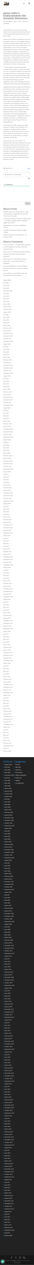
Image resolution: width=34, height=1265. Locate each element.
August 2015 (7, 599)
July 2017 (6, 538)
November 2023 (8, 336)
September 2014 (8, 629)
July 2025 (6, 293)
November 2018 (8, 495)
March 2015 (6, 613)
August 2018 (7, 503)
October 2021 (7, 402)
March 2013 (6, 676)
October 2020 (7, 434)
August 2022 (7, 376)
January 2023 (7, 362)
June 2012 (6, 700)
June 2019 (6, 477)
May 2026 (6, 288)
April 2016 (6, 578)
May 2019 (6, 479)
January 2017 (7, 554)
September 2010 (8, 746)
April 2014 (6, 642)
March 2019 (6, 485)
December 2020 (8, 429)
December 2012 (8, 684)
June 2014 (6, 636)
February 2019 (7, 488)
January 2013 (7, 682)
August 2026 (7, 280)
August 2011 (7, 727)
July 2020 (6, 442)
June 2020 (6, 445)
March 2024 (6, 325)
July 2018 (6, 506)
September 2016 (8, 565)
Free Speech (19, 772)
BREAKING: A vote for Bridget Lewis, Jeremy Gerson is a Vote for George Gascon (15, 268)
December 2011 (8, 716)
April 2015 (6, 610)
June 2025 (6, 296)
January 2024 (7, 331)
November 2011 (8, 719)
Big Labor (18, 767)
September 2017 (8, 533)
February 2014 (7, 647)
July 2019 (6, 474)
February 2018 (7, 519)
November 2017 (8, 527)
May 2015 (6, 607)
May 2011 (6, 735)
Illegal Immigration (20, 775)
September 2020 (8, 437)
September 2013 (8, 660)
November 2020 (8, 432)
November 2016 (8, 559)
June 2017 (6, 541)
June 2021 (6, 413)
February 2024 (7, 328)
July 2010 (6, 748)
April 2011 (6, 738)
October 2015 (7, 594)
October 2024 (7, 309)
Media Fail (18, 778)
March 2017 (6, 549)
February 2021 (7, 424)
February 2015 (7, 615)
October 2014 (7, 626)
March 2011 (6, 740)
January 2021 (7, 426)
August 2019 (7, 472)
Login (28, 168)
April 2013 (6, 674)
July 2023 (6, 346)
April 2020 (6, 450)
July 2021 (6, 410)
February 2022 (7, 392)
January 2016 (7, 586)
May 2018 (6, 511)
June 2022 (6, 381)
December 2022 (8, 365)
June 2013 (6, 668)
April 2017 (6, 546)
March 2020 (6, 453)
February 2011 (7, 743)
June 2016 (6, 573)
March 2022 (6, 389)
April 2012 (6, 706)
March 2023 (6, 357)
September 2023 (8, 341)
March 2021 (6, 421)
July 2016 (6, 570)
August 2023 (7, 344)
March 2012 (6, 708)
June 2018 (6, 509)
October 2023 (7, 338)
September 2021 (8, 405)
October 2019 (7, 466)
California (18, 770)
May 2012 (6, 703)
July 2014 (6, 634)
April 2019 (6, 482)
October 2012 (7, 690)
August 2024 (7, 312)
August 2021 (7, 408)
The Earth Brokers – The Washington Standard (16, 245)
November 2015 (8, 591)
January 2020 (7, 458)
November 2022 (8, 368)
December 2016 (8, 557)
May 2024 (6, 320)
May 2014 (6, 639)
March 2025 (6, 304)
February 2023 (7, 360)
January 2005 (7, 751)
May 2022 (6, 384)
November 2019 (8, 463)
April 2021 (6, 418)
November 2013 (8, 655)
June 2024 (6, 317)
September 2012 (8, 692)
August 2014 (7, 631)
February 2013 (7, 679)
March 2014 (6, 645)
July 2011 (6, 730)
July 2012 (6, 698)
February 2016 (7, 583)
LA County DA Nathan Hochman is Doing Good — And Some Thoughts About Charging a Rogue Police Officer (16, 221)
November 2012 (8, 687)
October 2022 (7, 370)
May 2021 (6, 416)
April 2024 (6, 322)
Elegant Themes (16, 1260)
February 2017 (7, 551)
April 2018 (6, 514)
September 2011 (8, 724)
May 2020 (6, 448)
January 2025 (7, 307)
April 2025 (6, 301)
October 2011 (7, 722)
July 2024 (6, 315)
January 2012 (7, 714)
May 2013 (6, 671)
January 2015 (7, 618)
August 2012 (7, 695)
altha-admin (8, 21)
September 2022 (8, 373)
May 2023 (6, 352)
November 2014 (8, 623)
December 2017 (8, 525)
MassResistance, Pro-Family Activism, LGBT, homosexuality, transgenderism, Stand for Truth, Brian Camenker (16, 214)
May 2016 (6, 575)
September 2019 (8, 469)
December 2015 (8, 589)
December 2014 (8, 620)
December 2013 (8, 652)
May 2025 (6, 299)
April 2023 (6, 354)
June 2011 (6, 732)
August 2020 (7, 440)
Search (28, 203)
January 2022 (7, 394)
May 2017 (6, 543)
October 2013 (7, 658)
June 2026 (6, 285)
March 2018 (6, 517)
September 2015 (8, 597)
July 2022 (6, 378)
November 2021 (8, 400)
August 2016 (7, 567)
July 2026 (6, 283)
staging (17, 780)
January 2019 (7, 490)
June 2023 (6, 349)
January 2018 (7, 522)
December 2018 (8, 493)
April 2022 (6, 386)
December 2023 (8, 333)
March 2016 (6, 581)
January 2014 (7, 650)
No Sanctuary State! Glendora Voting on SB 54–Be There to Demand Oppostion (16, 254)
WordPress (17, 1262)
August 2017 (7, 535)
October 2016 (7, 562)
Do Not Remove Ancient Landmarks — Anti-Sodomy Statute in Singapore (15, 261)
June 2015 (6, 605)
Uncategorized (19, 783)
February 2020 (7, 456)
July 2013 (6, 666)
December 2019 (8, 461)
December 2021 (8, 397)
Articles (25, 21)
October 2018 (7, 498)
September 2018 (8, 501)
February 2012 (7, 711)
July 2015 (6, 602)
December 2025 (8, 291)
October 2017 (7, 530)
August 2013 (7, 663)
